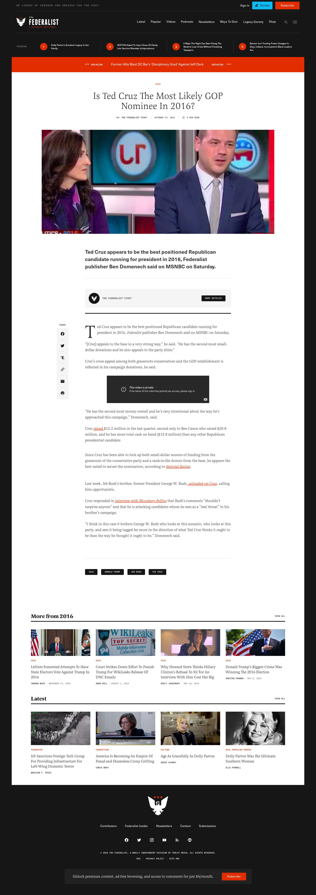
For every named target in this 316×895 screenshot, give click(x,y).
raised (98, 428)
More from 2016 (52, 616)
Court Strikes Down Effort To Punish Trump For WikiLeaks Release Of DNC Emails (125, 672)
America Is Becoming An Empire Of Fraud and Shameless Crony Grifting (125, 759)
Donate (265, 5)
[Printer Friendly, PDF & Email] (63, 393)
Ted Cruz (157, 571)
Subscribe (287, 5)
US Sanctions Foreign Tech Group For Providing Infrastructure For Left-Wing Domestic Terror (57, 761)
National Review (178, 467)
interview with (141, 501)
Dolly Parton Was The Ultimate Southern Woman (250, 759)
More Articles (213, 298)
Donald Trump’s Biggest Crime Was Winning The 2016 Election (254, 669)
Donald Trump (112, 571)
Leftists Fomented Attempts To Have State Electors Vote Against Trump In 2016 (60, 672)
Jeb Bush (136, 571)
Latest (38, 698)
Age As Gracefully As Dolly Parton (188, 756)
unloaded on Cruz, (203, 483)
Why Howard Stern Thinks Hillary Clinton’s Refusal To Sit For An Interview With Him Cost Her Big (188, 672)
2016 (91, 571)
